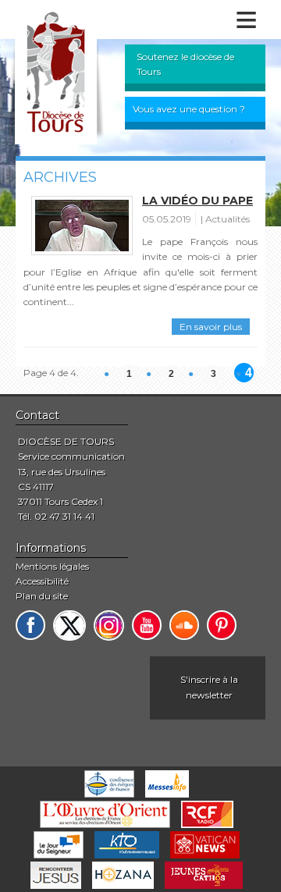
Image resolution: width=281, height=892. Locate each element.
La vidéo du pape (197, 201)
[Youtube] (147, 625)
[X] (69, 625)
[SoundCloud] (184, 625)
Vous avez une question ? (189, 109)
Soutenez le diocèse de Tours (185, 64)
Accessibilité (42, 581)
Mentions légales (52, 566)
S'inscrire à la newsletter (209, 686)
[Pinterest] (222, 625)
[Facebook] (30, 625)
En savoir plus (211, 326)
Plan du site (42, 596)
